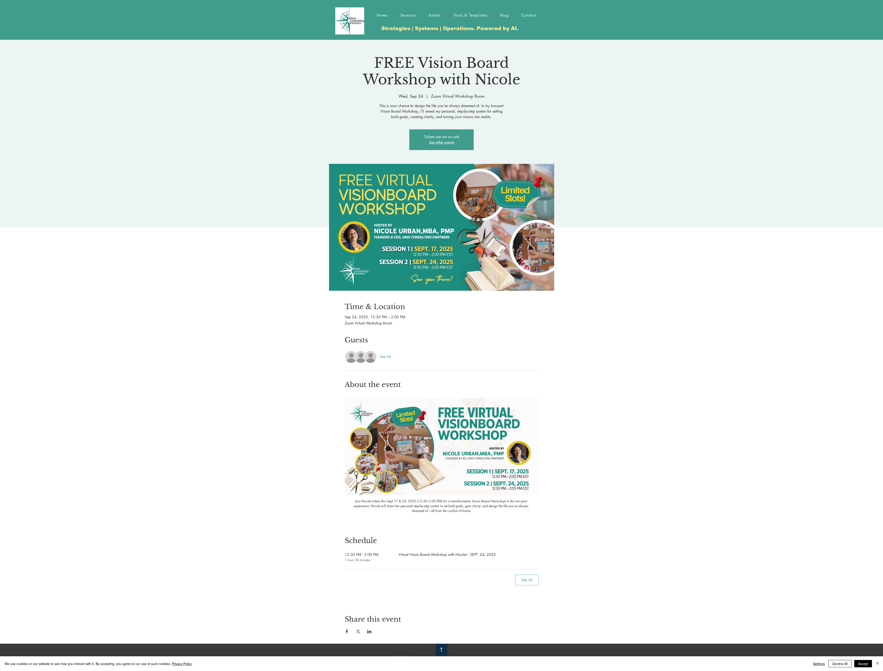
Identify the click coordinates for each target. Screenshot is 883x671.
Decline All (840, 663)
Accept (863, 663)
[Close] (877, 663)
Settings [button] (819, 663)
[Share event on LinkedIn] (369, 631)
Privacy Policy (182, 663)
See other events (441, 142)
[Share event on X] (358, 631)
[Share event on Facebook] (347, 631)
